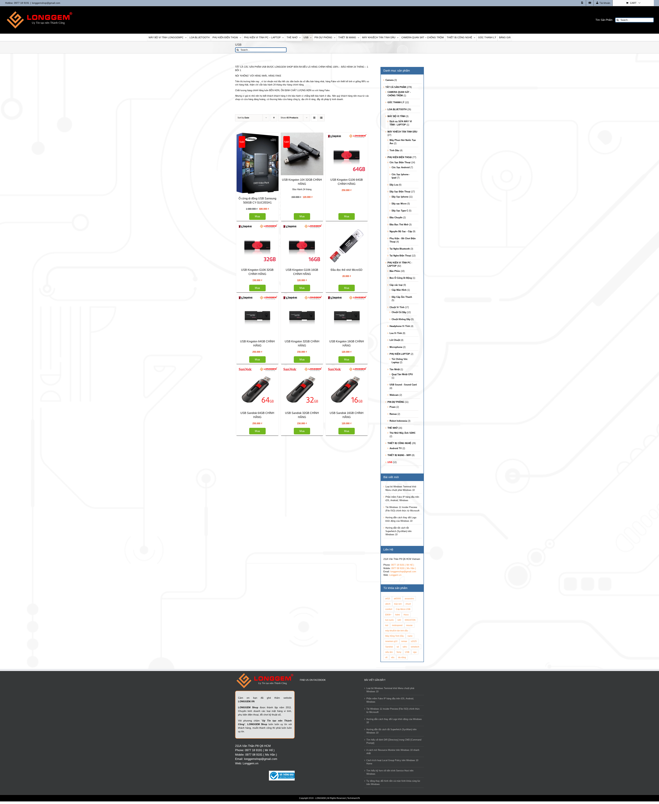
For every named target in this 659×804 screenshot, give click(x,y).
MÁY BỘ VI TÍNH (396, 116)
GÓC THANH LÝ (396, 102)
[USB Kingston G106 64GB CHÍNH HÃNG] (269, 318)
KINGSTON (410, 620)
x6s (392, 657)
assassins (409, 598)
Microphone (396, 347)
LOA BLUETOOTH (397, 109)
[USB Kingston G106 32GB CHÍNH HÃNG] (269, 386)
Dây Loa (394, 184)
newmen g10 (391, 641)
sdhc (405, 647)
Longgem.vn (395, 575)
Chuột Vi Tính (397, 307)
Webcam (394, 395)
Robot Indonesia (398, 421)
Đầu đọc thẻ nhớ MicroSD (269, 570)
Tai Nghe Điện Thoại (400, 255)
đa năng (402, 657)
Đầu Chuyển (396, 217)
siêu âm (389, 652)
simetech (415, 647)
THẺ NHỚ (393, 428)
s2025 (414, 641)
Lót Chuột (395, 340)
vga (415, 652)
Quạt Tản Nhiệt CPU (402, 374)
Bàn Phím (395, 271)
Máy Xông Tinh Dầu (394, 636)
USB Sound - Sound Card (403, 384)
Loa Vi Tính (396, 333)
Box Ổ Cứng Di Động (401, 278)
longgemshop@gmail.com (46, 3)
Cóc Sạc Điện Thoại (400, 162)
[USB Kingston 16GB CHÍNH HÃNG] (269, 747)
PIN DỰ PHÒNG (396, 402)
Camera (389, 80)
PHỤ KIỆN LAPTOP (400, 354)
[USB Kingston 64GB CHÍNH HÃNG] (269, 612)
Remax (393, 414)
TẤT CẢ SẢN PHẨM (395, 87)
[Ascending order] (273, 117)
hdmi (397, 615)
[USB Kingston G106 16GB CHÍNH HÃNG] (269, 453)
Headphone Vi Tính (400, 326)
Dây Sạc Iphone (400, 196)
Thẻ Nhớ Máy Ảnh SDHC (402, 433)
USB (390, 462)
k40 (399, 620)
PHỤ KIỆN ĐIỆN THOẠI (400, 157)
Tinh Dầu (394, 150)
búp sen (398, 604)
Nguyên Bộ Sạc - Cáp (401, 231)
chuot (408, 604)
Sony (398, 652)
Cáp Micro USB (403, 609)
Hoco (406, 615)
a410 (387, 598)
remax (404, 641)
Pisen (393, 407)
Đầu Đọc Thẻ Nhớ (399, 224)
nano (410, 636)
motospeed (397, 625)
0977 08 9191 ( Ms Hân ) (403, 568)
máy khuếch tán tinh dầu (396, 630)
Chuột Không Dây (401, 319)
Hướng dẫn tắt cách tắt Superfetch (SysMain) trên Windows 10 (398, 531)
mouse (409, 625)
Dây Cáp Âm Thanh (402, 297)
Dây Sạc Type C (400, 210)
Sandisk (389, 647)
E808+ (388, 615)
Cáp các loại (396, 285)
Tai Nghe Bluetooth (400, 248)
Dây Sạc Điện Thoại (400, 191)
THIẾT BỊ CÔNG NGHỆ (399, 443)
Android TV (396, 448)
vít (386, 657)
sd (398, 647)
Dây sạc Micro (399, 203)
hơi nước (389, 620)
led (386, 625)
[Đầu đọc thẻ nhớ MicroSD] (269, 532)
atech (387, 604)
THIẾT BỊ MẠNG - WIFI (399, 455)
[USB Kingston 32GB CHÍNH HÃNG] (269, 679)
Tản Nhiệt (395, 369)
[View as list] (321, 117)
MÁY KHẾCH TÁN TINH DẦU (402, 131)
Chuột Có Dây (399, 312)
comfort (388, 609)
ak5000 (397, 598)
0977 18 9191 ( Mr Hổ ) (402, 565)
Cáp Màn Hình (399, 290)
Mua (269, 216)
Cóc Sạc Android (401, 167)
